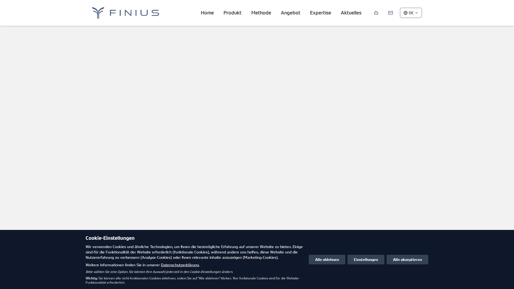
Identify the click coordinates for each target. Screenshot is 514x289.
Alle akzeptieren (407, 259)
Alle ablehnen (327, 259)
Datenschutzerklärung (180, 264)
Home (207, 12)
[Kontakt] (391, 13)
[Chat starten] (376, 13)
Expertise (320, 12)
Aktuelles (351, 12)
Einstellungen (366, 259)
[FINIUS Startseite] (125, 13)
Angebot (290, 12)
